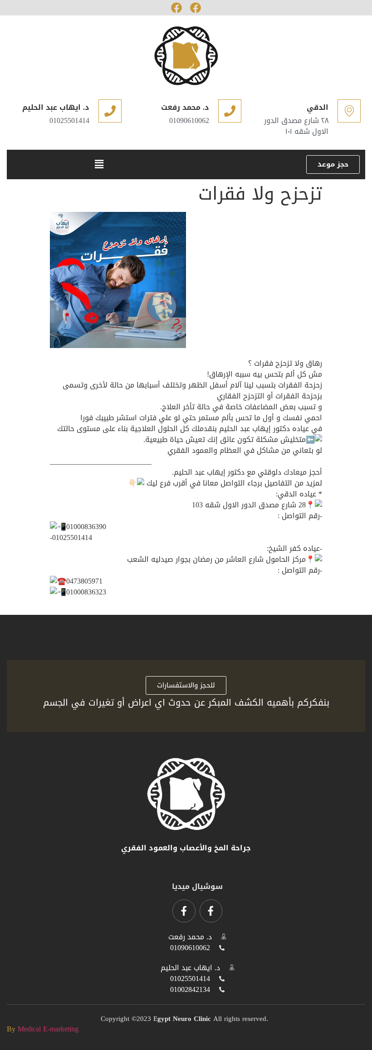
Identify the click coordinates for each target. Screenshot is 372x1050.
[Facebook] (176, 7)
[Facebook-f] (211, 910)
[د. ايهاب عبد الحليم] (110, 111)
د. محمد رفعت (185, 107)
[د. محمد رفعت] (229, 111)
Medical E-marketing (48, 1029)
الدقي (317, 107)
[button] (99, 164)
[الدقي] (349, 111)
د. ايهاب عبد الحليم (55, 107)
